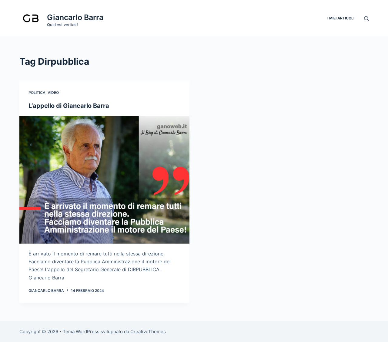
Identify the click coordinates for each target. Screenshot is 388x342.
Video (53, 92)
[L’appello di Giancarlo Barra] (104, 180)
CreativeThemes (148, 331)
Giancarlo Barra (75, 17)
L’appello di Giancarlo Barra (68, 105)
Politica (36, 92)
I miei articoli (340, 18)
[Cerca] (366, 18)
